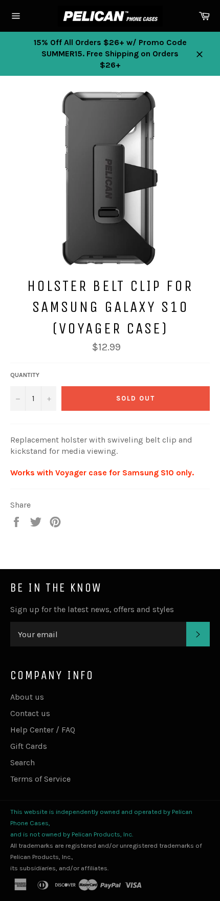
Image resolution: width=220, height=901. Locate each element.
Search (22, 762)
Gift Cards (28, 746)
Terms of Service (40, 779)
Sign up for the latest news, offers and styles (92, 609)
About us (27, 697)
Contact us (30, 713)
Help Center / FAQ (42, 730)
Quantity (24, 375)
